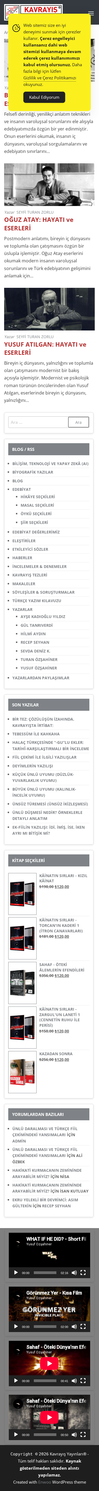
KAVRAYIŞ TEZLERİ (29, 575)
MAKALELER (23, 583)
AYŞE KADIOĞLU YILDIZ (43, 616)
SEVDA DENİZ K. (35, 651)
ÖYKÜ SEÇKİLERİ (36, 513)
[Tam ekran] (83, 1272)
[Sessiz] (74, 1272)
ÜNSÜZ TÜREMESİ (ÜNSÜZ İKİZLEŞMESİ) (50, 804)
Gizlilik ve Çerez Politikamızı (49, 77)
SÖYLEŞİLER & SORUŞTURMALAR (43, 592)
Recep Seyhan (56, 1205)
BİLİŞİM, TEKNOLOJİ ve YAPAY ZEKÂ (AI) (50, 463)
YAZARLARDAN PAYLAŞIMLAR (40, 677)
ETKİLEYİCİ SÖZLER (30, 549)
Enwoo (44, 1482)
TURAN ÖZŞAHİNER (39, 659)
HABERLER (22, 557)
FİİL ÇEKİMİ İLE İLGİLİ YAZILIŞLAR (44, 757)
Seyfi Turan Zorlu (35, 212)
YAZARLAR (22, 609)
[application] (49, 1255)
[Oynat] (16, 1272)
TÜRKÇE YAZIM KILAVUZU (36, 600)
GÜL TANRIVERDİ (37, 625)
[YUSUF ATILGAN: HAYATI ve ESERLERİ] (49, 308)
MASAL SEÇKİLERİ (37, 505)
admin (19, 1141)
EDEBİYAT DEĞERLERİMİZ (36, 532)
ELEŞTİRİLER (23, 540)
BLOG (17, 480)
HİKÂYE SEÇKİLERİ (38, 496)
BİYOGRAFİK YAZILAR (32, 472)
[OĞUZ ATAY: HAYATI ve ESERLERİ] (49, 184)
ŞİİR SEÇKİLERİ (34, 522)
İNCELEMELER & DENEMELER (39, 566)
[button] (91, 13)
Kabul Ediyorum (44, 97)
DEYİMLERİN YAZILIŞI (32, 765)
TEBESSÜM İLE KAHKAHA (36, 733)
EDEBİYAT (21, 489)
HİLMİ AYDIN (33, 633)
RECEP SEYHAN (35, 642)
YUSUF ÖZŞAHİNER (39, 668)
